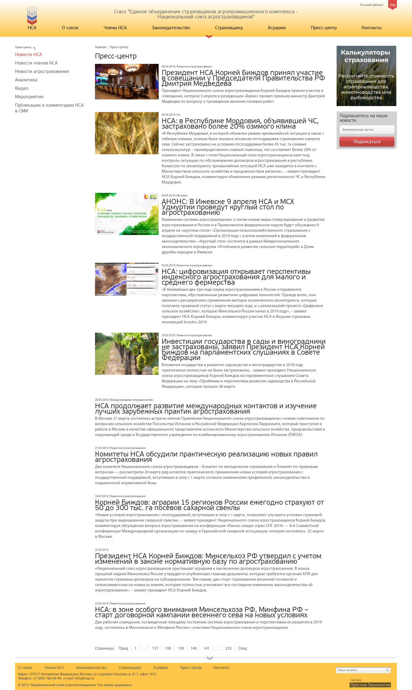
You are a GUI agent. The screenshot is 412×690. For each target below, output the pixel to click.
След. (243, 648)
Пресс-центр (324, 27)
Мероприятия (29, 96)
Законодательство (171, 27)
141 (206, 648)
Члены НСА (115, 27)
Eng (392, 5)
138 (168, 648)
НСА (32, 27)
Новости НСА (28, 54)
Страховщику (229, 27)
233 (228, 648)
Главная (100, 47)
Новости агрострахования (42, 71)
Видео (21, 88)
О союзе (70, 27)
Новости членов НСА (36, 63)
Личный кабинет (372, 5)
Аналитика (26, 80)
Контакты (372, 27)
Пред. (124, 648)
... (144, 648)
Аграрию (277, 27)
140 (193, 648)
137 (155, 648)
